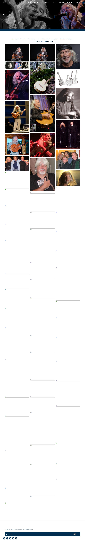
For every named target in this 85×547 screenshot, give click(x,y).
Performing (55, 39)
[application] (42, 534)
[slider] (77, 534)
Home (22, 2)
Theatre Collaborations (66, 39)
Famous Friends (49, 41)
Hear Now (61, 2)
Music (35, 2)
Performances (44, 2)
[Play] (7, 534)
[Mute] (74, 534)
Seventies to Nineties (43, 39)
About (28, 2)
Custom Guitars (31, 39)
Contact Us (78, 2)
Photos (69, 2)
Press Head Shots (20, 39)
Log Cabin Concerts (37, 41)
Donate (54, 2)
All (13, 39)
